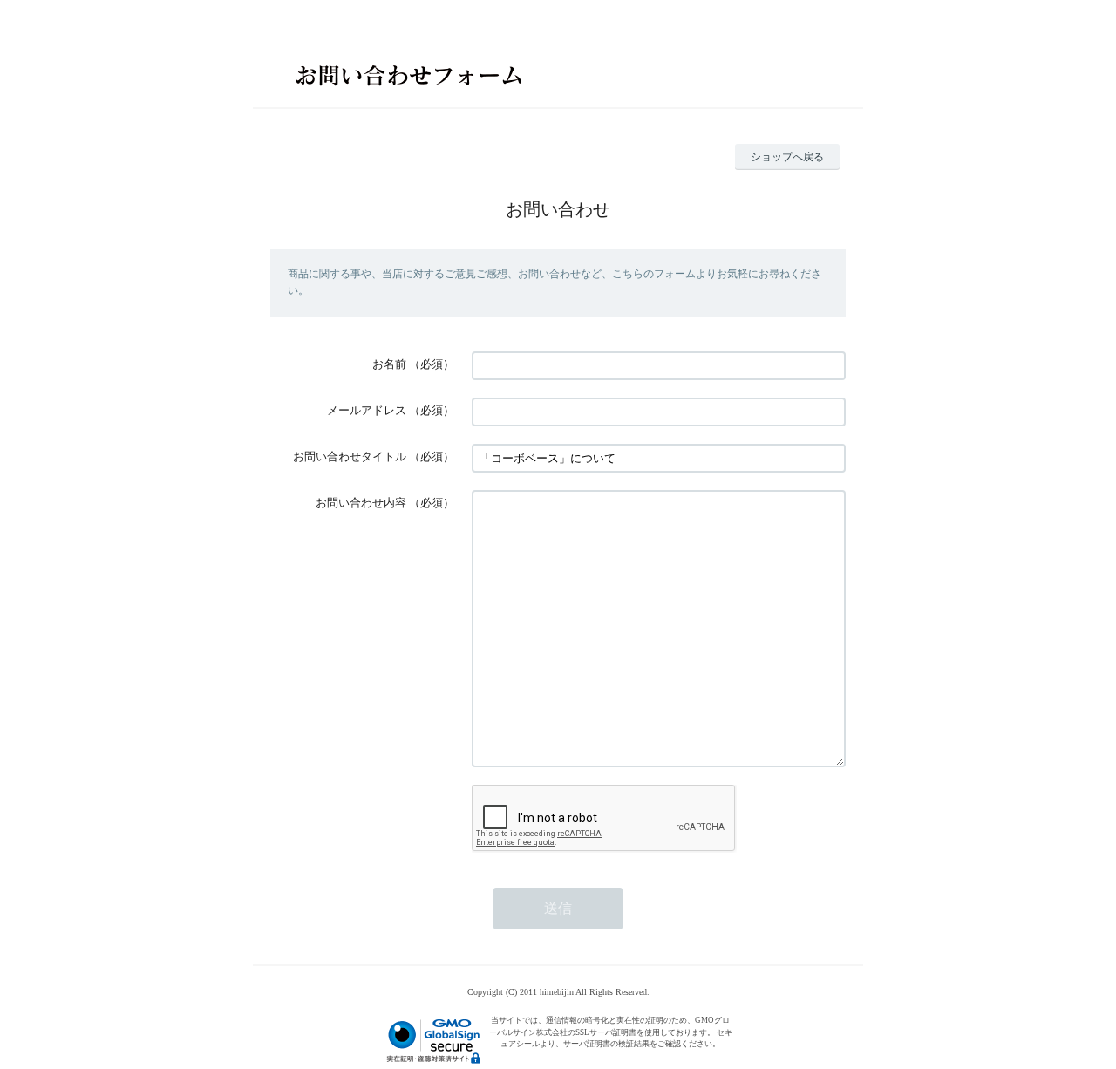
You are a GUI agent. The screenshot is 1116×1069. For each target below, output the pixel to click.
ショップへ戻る (787, 157)
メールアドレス (366, 410)
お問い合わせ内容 (361, 502)
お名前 (389, 364)
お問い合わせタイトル (349, 456)
